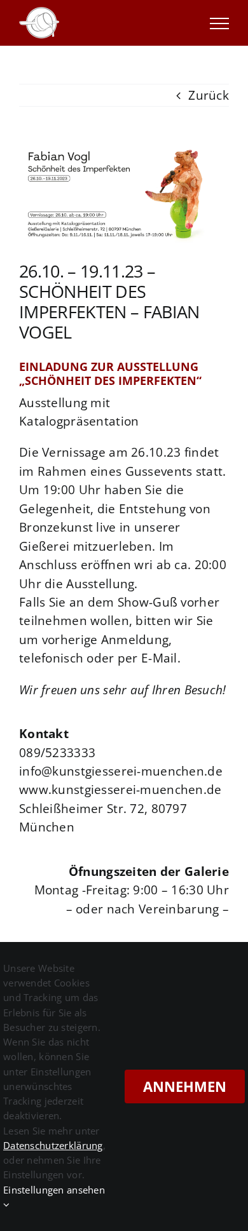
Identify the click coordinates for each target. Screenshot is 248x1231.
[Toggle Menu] (219, 23)
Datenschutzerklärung (53, 1145)
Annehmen (184, 1086)
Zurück (208, 95)
